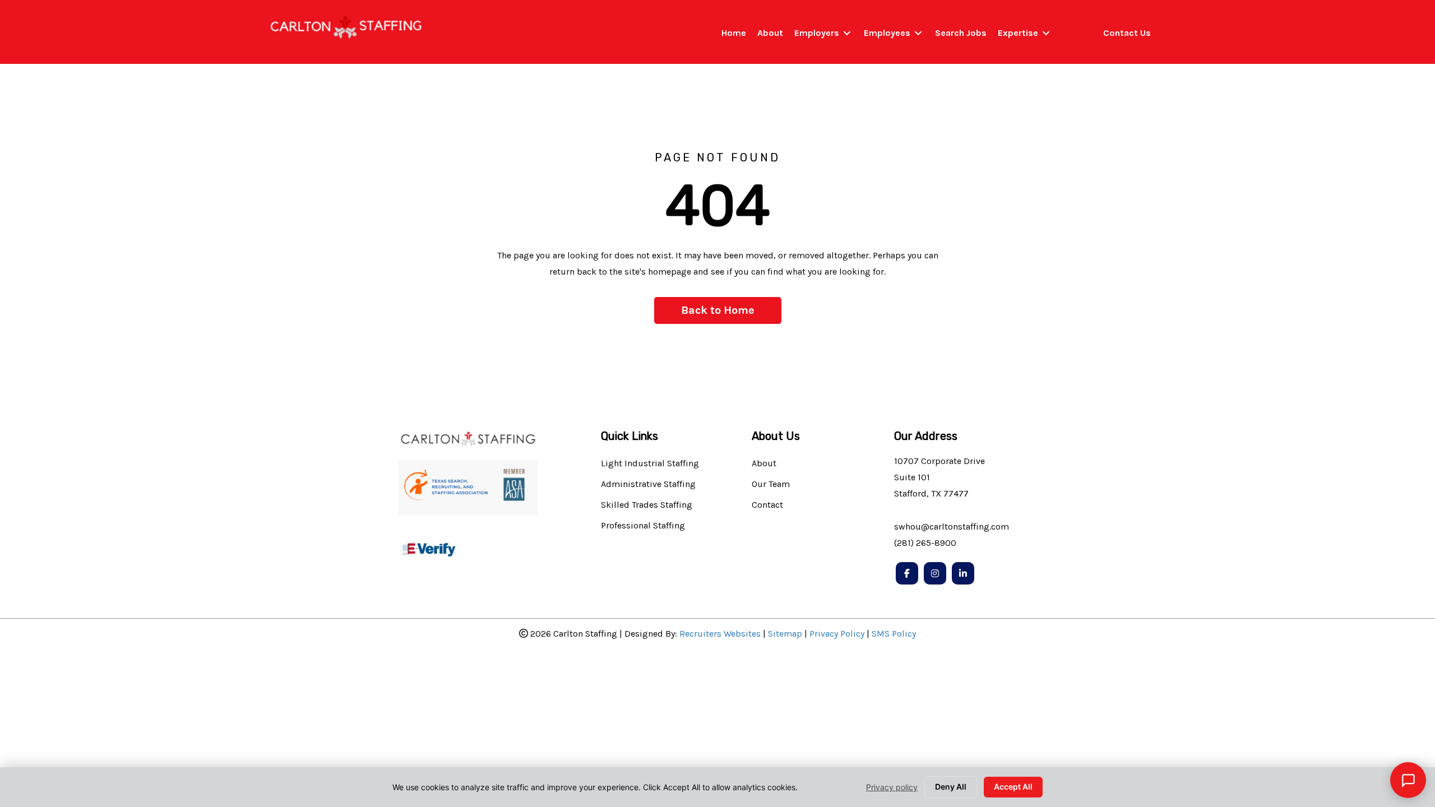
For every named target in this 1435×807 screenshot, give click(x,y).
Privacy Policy (836, 633)
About (764, 464)
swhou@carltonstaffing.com (951, 526)
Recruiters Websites (720, 633)
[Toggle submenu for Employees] (918, 33)
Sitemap (785, 633)
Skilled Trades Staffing (646, 505)
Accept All (1013, 786)
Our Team (771, 484)
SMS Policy (894, 633)
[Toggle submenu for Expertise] (1046, 33)
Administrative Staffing (648, 484)
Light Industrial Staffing (650, 464)
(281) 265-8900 (925, 542)
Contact (767, 505)
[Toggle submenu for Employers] (847, 33)
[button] (717, 310)
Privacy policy (892, 787)
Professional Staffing (643, 526)
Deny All (950, 786)
